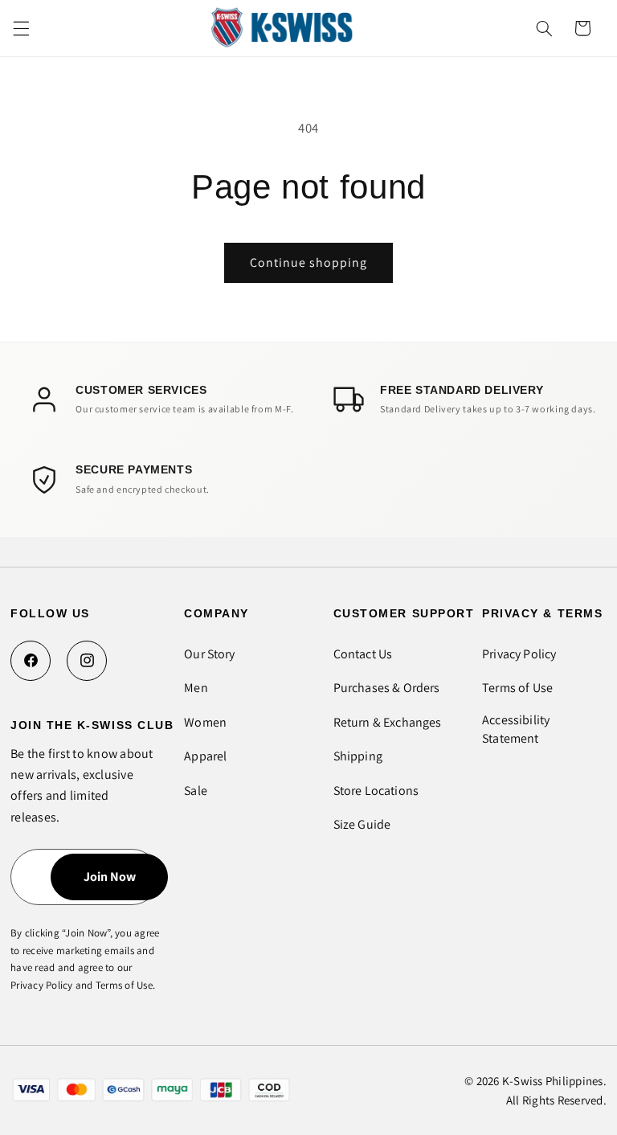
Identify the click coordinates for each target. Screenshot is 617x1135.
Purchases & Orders (386, 687)
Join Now (110, 876)
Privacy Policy (519, 653)
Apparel (205, 756)
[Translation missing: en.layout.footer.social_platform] (30, 661)
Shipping (357, 756)
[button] (20, 28)
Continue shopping (309, 262)
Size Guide (362, 824)
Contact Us (363, 653)
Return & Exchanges (387, 722)
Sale (195, 790)
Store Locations (376, 790)
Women (205, 722)
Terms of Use (517, 687)
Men (195, 687)
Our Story (209, 653)
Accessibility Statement (516, 729)
